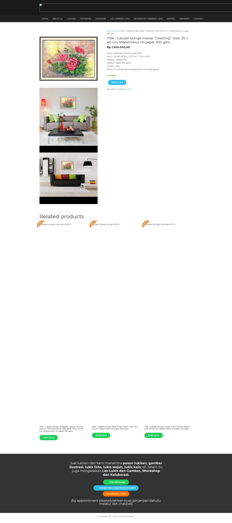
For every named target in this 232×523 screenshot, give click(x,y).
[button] (64, 18)
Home (109, 31)
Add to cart (117, 82)
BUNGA (117, 31)
